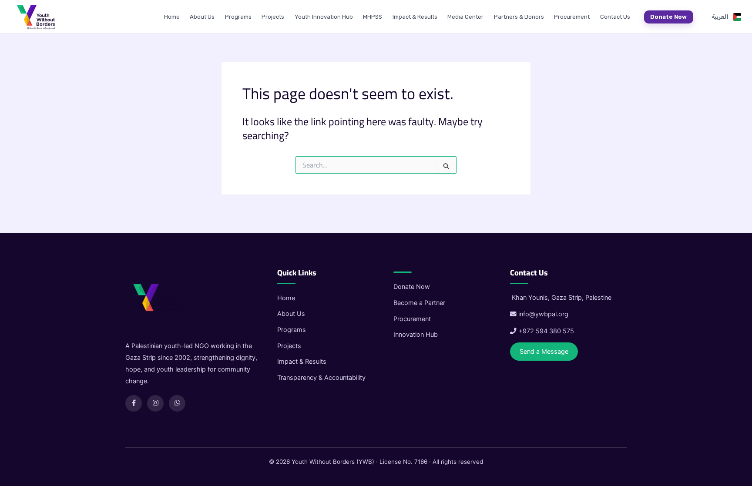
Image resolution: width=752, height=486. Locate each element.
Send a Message (544, 351)
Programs (238, 16)
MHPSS (372, 16)
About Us (202, 16)
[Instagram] (155, 403)
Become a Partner (419, 303)
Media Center (465, 16)
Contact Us (615, 16)
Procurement (572, 16)
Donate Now (668, 16)
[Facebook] (133, 403)
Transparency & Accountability (321, 378)
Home (172, 16)
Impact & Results (415, 16)
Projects (273, 16)
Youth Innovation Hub (324, 16)
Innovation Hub (415, 335)
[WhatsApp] (177, 403)
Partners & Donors (519, 16)
